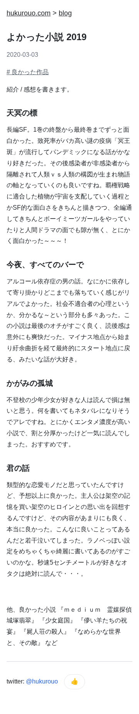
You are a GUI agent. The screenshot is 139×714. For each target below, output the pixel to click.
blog (65, 13)
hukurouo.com (29, 13)
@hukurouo (42, 681)
